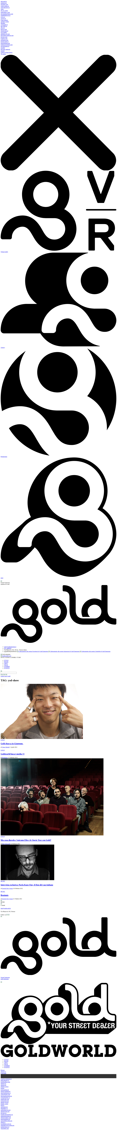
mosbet (3, 51)
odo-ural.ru (4, 1)
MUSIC (6, 662)
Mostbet (3, 23)
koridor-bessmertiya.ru (7, 1114)
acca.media (4, 32)
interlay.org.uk (4, 1102)
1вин (2, 9)
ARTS (6, 663)
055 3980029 (7, 648)
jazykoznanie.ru (5, 46)
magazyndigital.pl (5, 1091)
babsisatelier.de (5, 1090)
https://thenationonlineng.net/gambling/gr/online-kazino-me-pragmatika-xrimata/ (67, 1076)
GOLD (3, 740)
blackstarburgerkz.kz (6, 1096)
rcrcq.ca (3, 17)
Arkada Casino (5, 21)
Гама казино (4, 20)
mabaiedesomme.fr (6, 1116)
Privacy (3, 1070)
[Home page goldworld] (6, 656)
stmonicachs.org (5, 1111)
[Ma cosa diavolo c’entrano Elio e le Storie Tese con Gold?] (52, 835)
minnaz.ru (3, 1083)
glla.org (3, 28)
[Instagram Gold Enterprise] (64, 651)
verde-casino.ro (5, 6)
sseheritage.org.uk (5, 1110)
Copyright (3, 1073)
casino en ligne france (6, 52)
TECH (6, 665)
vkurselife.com (5, 1128)
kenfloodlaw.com (5, 1082)
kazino (2, 1088)
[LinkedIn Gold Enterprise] (95, 651)
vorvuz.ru (3, 18)
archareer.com (4, 40)
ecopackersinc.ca (5, 1097)
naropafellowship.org (6, 1121)
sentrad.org (4, 3)
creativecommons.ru (6, 1079)
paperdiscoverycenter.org (7, 1125)
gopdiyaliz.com (5, 1099)
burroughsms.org (5, 43)
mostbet (3, 48)
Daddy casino (4, 1104)
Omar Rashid (5, 747)
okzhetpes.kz (4, 1107)
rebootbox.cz (4, 1108)
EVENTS (7, 668)
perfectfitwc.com (5, 12)
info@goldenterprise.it (10, 647)
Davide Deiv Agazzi (7, 888)
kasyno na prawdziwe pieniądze (36, 1076)
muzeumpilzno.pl (5, 1119)
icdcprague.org (5, 1100)
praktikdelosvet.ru (5, 15)
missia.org (3, 1085)
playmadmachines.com (7, 14)
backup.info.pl (4, 41)
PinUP (2, 1105)
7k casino (3, 54)
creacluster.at (4, 24)
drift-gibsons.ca (5, 1080)
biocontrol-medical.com (7, 35)
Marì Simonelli (6, 844)
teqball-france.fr (5, 1127)
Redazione (5, 757)
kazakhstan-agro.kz (6, 1124)
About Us (3, 1071)
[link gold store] (1, 674)
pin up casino (4, 10)
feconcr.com (4, 37)
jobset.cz (3, 1122)
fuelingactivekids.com (7, 44)
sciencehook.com (5, 1094)
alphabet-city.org (5, 34)
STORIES (7, 666)
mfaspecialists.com (6, 1117)
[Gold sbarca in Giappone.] (42, 738)
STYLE (6, 660)
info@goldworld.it (6, 908)
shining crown (4, 1086)
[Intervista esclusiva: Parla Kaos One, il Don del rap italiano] (27, 879)
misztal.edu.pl (4, 31)
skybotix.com (4, 4)
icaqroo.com (4, 38)
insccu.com (4, 29)
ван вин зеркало (5, 49)
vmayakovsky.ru (5, 7)
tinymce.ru (3, 1113)
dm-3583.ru (4, 26)
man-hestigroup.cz (6, 1093)
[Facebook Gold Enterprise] (32, 651)
